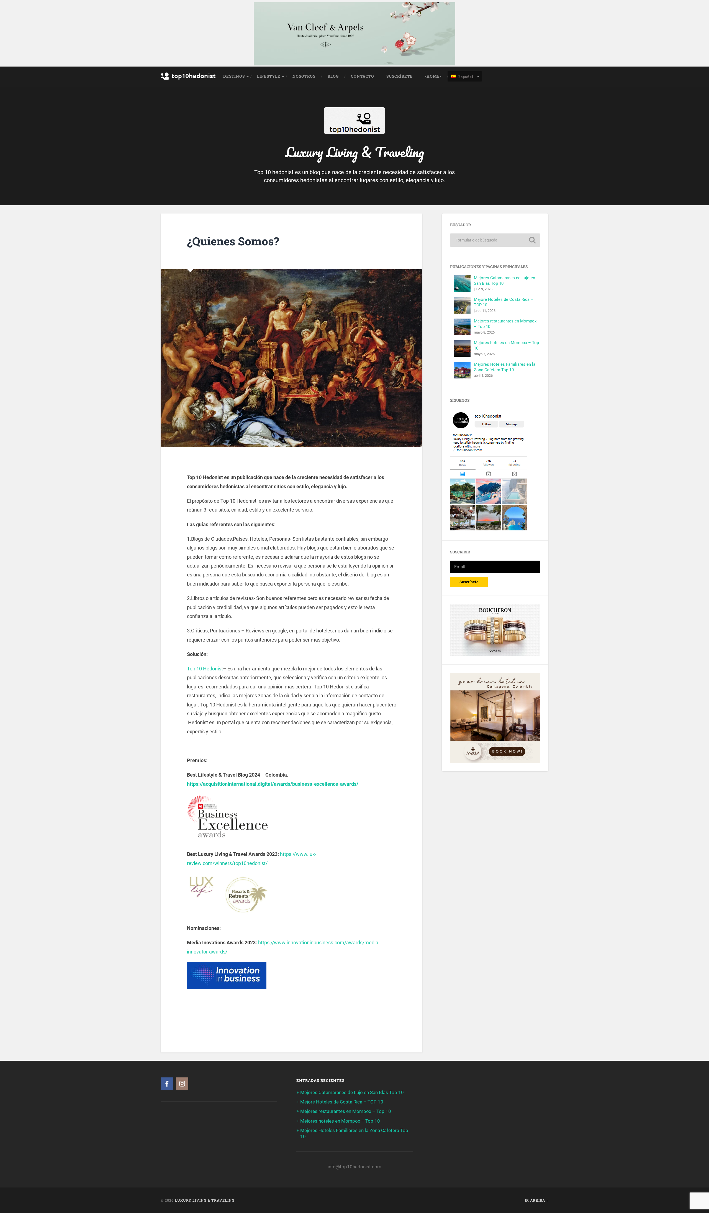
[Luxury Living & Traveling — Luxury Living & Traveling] (354, 130)
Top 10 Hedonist (205, 669)
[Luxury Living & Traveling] (188, 84)
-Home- (433, 76)
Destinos (234, 76)
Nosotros (303, 76)
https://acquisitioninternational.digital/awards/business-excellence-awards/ (272, 784)
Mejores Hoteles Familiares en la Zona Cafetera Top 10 (504, 367)
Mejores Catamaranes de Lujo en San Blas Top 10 (352, 1092)
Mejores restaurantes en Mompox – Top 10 (345, 1111)
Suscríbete (399, 76)
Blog (333, 76)
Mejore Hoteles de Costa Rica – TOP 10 (341, 1102)
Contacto (362, 76)
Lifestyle (268, 76)
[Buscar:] (495, 240)
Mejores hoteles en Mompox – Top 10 (340, 1121)
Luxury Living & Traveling (205, 1200)
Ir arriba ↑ (536, 1200)
